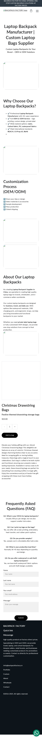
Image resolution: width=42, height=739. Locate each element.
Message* (7, 600)
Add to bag (10, 435)
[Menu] (37, 11)
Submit (21, 618)
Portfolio (6, 670)
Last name (7, 580)
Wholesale (7, 683)
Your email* (7, 590)
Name (5, 570)
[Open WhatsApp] (36, 733)
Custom (6, 674)
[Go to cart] (31, 11)
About (5, 678)
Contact (6, 687)
